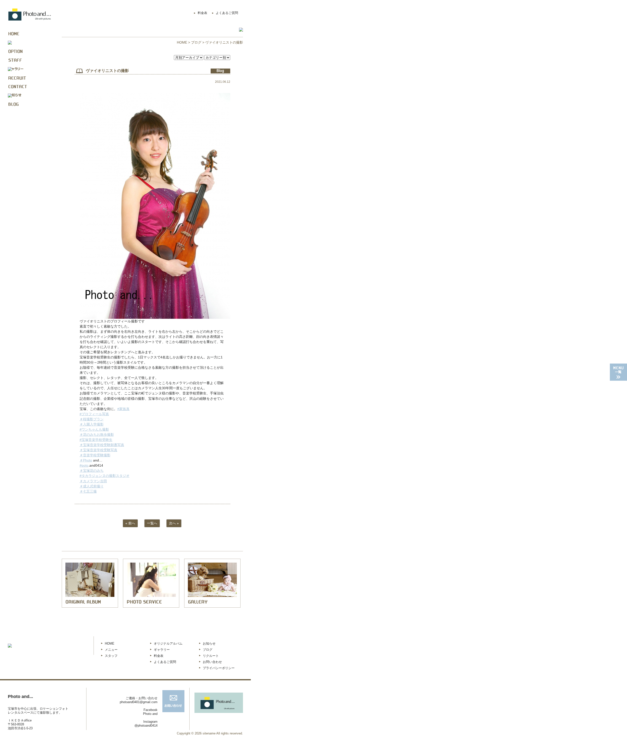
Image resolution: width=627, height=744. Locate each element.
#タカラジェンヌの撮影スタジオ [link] (105, 476)
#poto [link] (84, 465)
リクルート (211, 656)
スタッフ (111, 656)
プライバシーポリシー (219, 668)
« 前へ (130, 523)
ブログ (196, 42)
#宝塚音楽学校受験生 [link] (96, 440)
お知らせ (209, 643)
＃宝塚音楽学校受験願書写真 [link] (102, 445)
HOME (182, 42)
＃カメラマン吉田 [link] (93, 481)
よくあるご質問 (227, 13)
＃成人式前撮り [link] (92, 486)
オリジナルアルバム (168, 643)
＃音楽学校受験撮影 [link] (95, 455)
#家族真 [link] (123, 409)
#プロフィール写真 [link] (94, 414)
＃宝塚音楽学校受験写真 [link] (98, 450)
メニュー (111, 649)
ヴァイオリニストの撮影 (107, 71)
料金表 (202, 13)
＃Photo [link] (86, 460)
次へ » (174, 523)
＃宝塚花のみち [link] (92, 470)
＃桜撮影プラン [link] (92, 419)
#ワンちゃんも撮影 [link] (94, 429)
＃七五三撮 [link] (88, 491)
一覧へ (152, 523)
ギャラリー (162, 649)
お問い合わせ (212, 662)
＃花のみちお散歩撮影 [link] (97, 435)
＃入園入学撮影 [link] (92, 424)
